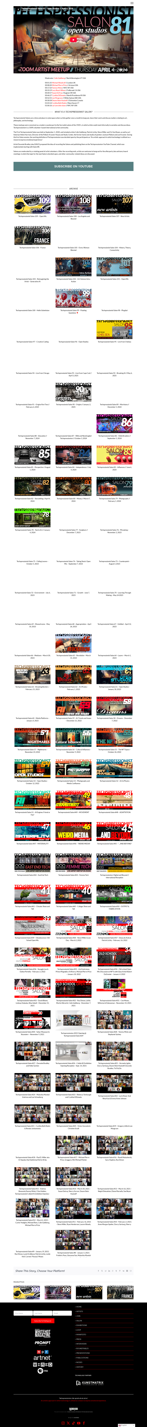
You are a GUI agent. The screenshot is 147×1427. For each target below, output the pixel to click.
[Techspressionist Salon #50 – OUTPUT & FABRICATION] (115, 898)
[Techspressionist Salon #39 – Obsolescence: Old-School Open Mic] (33, 929)
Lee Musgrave (57, 98)
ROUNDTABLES (82, 1348)
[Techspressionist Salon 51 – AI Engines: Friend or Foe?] (33, 804)
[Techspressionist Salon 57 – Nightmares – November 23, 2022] (33, 741)
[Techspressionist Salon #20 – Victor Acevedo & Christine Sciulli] (73, 1117)
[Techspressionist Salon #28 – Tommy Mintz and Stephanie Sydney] (115, 1023)
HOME (79, 1307)
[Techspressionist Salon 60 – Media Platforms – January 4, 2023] (33, 710)
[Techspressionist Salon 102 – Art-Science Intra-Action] (73, 270)
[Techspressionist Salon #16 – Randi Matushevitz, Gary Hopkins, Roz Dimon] (115, 1149)
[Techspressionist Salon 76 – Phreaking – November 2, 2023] (115, 521)
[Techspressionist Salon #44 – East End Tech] (33, 866)
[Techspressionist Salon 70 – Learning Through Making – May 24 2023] (115, 584)
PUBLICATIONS (82, 1358)
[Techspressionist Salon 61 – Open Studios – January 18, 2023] (115, 678)
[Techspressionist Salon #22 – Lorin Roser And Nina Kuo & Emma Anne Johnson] (115, 1086)
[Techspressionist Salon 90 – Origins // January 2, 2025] (73, 396)
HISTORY (80, 1367)
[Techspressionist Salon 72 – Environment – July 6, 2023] (33, 584)
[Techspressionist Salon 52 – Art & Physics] (115, 772)
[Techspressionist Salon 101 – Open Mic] (115, 270)
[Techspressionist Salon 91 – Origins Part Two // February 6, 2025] (33, 396)
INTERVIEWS (81, 1344)
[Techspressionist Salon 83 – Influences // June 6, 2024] (115, 459)
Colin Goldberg (59, 78)
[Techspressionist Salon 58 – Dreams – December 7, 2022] (115, 710)
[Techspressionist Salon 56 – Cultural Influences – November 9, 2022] (73, 741)
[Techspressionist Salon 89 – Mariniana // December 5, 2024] (115, 396)
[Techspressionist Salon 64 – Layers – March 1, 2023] (115, 647)
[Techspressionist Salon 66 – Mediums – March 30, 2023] (33, 647)
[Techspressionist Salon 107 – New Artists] (115, 208)
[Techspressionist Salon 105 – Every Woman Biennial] (73, 239)
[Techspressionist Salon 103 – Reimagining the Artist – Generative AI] (33, 270)
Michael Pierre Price (59, 85)
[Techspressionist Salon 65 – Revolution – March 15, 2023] (73, 647)
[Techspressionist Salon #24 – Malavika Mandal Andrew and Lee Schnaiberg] (33, 1086)
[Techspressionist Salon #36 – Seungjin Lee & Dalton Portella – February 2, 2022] (33, 961)
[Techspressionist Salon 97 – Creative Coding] (33, 333)
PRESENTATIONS (83, 1353)
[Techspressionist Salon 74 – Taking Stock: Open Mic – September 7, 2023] (73, 553)
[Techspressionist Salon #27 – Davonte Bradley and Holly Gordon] (33, 1055)
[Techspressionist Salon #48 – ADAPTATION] (115, 804)
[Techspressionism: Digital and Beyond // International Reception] (115, 866)
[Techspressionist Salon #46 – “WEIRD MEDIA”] (73, 835)
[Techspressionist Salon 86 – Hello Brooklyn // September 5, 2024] (115, 427)
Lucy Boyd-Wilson (58, 90)
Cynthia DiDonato (58, 95)
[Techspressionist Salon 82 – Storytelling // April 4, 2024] (33, 490)
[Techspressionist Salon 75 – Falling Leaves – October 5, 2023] (33, 553)
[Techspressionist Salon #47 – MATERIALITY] (33, 835)
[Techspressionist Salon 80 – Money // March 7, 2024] (73, 490)
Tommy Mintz (57, 88)
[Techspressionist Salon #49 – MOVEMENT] (73, 804)
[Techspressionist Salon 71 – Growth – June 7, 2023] (73, 584)
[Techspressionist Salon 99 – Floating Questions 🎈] (73, 302)
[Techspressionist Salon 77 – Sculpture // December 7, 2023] (73, 521)
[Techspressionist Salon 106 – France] (33, 239)
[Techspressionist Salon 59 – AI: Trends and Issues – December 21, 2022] (73, 710)
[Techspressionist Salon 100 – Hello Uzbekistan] (33, 302)
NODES (79, 1362)
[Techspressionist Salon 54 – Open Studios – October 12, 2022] (33, 772)
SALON (79, 1321)
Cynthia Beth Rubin (59, 103)
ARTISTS (79, 1311)
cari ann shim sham (59, 105)
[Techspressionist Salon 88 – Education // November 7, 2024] (33, 427)
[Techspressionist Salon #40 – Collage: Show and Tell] (73, 898)
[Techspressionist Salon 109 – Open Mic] (33, 208)
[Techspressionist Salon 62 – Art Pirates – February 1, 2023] (73, 678)
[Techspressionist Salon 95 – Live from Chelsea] (115, 333)
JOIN (78, 1316)
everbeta (76, 1417)
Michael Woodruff (59, 83)
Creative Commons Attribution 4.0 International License (80, 1411)
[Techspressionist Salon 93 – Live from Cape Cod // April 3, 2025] (73, 365)
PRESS (78, 1339)
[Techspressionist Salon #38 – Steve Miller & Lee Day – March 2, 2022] (73, 929)
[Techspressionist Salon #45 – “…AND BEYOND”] (115, 835)
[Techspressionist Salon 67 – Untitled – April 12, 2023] (115, 616)
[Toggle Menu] (132, 3)
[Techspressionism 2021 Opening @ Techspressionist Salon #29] (73, 1023)
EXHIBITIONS (81, 1325)
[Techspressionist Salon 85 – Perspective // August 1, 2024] (33, 459)
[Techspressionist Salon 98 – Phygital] (115, 302)
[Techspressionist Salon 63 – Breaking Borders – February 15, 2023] (33, 678)
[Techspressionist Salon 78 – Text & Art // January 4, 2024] (33, 521)
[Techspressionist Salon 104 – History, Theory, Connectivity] (115, 239)
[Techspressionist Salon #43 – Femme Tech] (73, 866)
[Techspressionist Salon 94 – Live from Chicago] (33, 365)
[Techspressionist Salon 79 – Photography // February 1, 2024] (115, 490)
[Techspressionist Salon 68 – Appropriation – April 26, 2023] (73, 616)
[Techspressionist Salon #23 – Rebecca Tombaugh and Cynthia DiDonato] (73, 1086)
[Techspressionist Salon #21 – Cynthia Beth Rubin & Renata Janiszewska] (33, 1117)
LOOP (78, 1330)
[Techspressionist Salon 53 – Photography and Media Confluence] (73, 772)
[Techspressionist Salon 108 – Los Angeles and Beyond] (73, 208)
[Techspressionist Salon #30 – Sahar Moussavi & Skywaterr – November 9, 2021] (33, 1023)
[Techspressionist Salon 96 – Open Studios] (73, 333)
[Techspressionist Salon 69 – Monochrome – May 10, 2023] (33, 616)
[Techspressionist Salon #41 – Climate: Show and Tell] (33, 898)
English (124, 1425)
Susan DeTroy (57, 93)
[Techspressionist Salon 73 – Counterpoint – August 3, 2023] (115, 553)
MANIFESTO (81, 1334)
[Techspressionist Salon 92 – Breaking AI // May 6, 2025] (115, 365)
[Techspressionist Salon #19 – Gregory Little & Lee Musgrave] (115, 1117)
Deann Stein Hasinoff (60, 100)
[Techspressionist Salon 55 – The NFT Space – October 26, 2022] (115, 741)
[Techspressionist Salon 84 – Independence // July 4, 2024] (73, 459)
